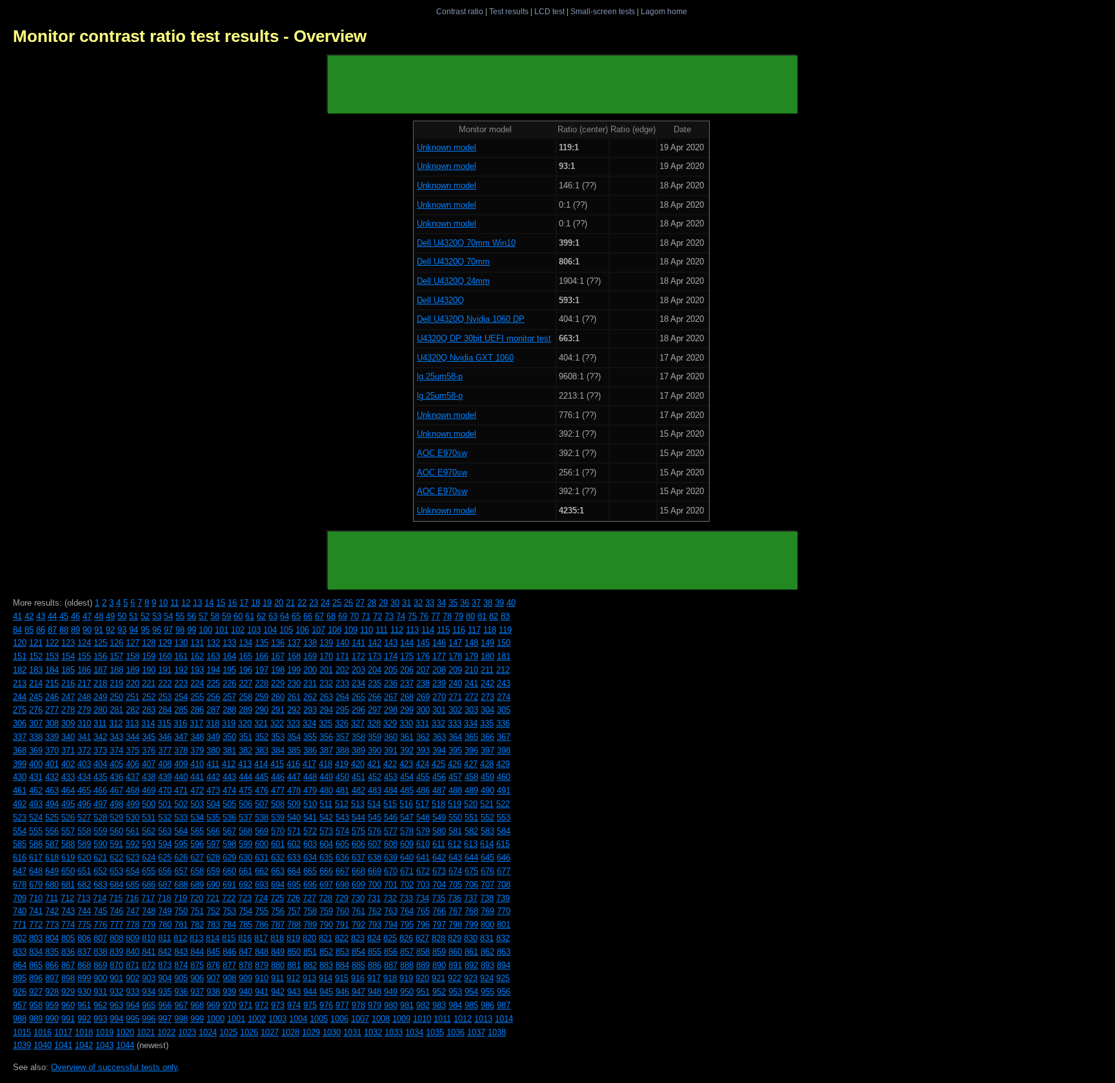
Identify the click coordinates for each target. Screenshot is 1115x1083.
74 (400, 616)
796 (423, 924)
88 (63, 630)
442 (213, 777)
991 (68, 1019)
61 (249, 616)
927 (36, 992)
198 (278, 670)
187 (100, 670)
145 (423, 643)
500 (149, 804)
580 (439, 831)
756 (278, 911)
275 (19, 710)
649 (52, 871)
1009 (401, 1019)
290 (261, 710)
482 (358, 790)
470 (165, 790)
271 (455, 697)
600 (261, 844)
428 (487, 764)
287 (213, 710)
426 (454, 764)
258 (245, 697)
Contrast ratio (459, 11)
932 (116, 992)
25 (336, 603)
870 (116, 965)
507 (261, 804)
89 (75, 630)
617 (36, 857)
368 (19, 750)
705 (455, 884)
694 (278, 884)
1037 (476, 1032)
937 (197, 992)
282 (132, 710)
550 (455, 817)
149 (487, 643)
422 (390, 764)
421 (374, 764)
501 (165, 804)
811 (164, 938)
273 (487, 697)
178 (455, 656)
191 (165, 670)
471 (181, 790)
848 (261, 952)
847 (245, 952)
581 (455, 831)
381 (229, 750)
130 (181, 643)
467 (116, 790)
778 (132, 924)
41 (17, 616)
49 (110, 616)
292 (294, 710)
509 (294, 804)
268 (407, 697)
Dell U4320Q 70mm (453, 261)
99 (191, 630)
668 (358, 871)
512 (341, 804)
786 (261, 924)
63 (272, 616)
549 (439, 817)
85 (29, 630)
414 (261, 764)
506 (245, 804)
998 (181, 1019)
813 (196, 938)
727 (309, 898)
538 (261, 817)
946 (342, 992)
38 (487, 603)
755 (261, 911)
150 (503, 643)
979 (374, 1005)
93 (121, 630)
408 (165, 764)
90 (87, 630)
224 (197, 683)
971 (245, 1005)
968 (197, 1005)
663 (278, 871)
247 (68, 697)
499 (132, 804)
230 (294, 683)
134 (245, 643)
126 (116, 643)
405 (116, 764)
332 (438, 723)
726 (293, 898)
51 (133, 616)
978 (358, 1005)
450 (342, 777)
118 (489, 630)
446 (278, 777)
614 (487, 844)
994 (116, 1019)
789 (310, 924)
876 (213, 965)
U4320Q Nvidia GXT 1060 (465, 358)
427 (470, 764)
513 (358, 804)
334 (470, 723)
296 (358, 710)
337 (19, 737)
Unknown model (446, 147)
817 (261, 938)
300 (423, 710)
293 (310, 710)
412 (229, 764)
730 (358, 898)
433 (68, 777)
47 (87, 616)
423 (406, 764)
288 (229, 710)
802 (19, 938)
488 (455, 790)
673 (439, 871)
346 (165, 737)
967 (181, 1005)
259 (261, 697)
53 (156, 616)
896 (36, 978)
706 (471, 884)
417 (309, 764)
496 (84, 804)
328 (374, 723)
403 (84, 764)
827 (422, 938)
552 (487, 817)
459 (487, 777)
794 (390, 924)
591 (116, 844)
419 (341, 764)
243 (503, 683)
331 (422, 723)
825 (390, 938)
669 (374, 871)
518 (438, 804)
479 (310, 790)
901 (116, 978)
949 (390, 992)
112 (396, 630)
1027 (270, 1032)
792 (358, 924)
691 (229, 884)
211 (487, 670)
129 (165, 643)
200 (310, 670)
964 (132, 1005)
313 (132, 723)
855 (374, 952)
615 (503, 844)
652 (100, 871)
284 (165, 710)
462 (36, 790)
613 (470, 844)
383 (261, 750)
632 (278, 857)
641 (423, 857)
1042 (84, 1045)
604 (326, 844)
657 (181, 871)
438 (149, 777)
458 (471, 777)
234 (358, 683)
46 (75, 616)
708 (503, 884)
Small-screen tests (602, 11)
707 (487, 884)
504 (213, 804)
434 (84, 777)
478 (294, 790)
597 (213, 844)
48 (98, 616)
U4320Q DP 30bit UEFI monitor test (484, 338)
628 (213, 857)
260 (278, 697)
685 (132, 884)
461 (19, 790)
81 (482, 616)
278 (68, 710)
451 (358, 777)
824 (374, 938)
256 (213, 697)
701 (390, 884)
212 (503, 670)
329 (390, 723)
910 (261, 978)
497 (100, 804)
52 (145, 616)
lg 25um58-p (440, 376)
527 (84, 817)
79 (458, 616)
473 (213, 790)
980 (390, 1005)
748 (149, 911)
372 (84, 750)
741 (36, 911)
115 (443, 630)
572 (310, 831)
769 (487, 911)
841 (149, 952)
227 (245, 683)
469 (149, 790)
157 (116, 656)
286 (197, 710)
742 (52, 911)
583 (487, 831)
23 (313, 603)
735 (438, 898)
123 (68, 643)
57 (203, 616)
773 (52, 924)
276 (36, 710)
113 (412, 630)
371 (68, 750)
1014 (504, 1019)
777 (116, 924)
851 (310, 952)
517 (422, 804)
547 (407, 817)
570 (278, 831)
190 (149, 670)
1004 (298, 1019)
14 (209, 603)
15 (220, 603)
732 (390, 898)
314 (148, 723)
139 (326, 643)
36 (464, 603)
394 (439, 750)
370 (52, 750)
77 (435, 616)
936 (181, 992)
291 (278, 710)
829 (454, 938)
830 (470, 938)
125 (100, 643)
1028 (290, 1032)
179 (471, 656)
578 (407, 831)
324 (309, 723)
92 (110, 630)
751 (197, 911)
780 (165, 924)
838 (100, 952)
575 (358, 831)
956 (503, 992)
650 (68, 871)
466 (100, 790)
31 (406, 603)
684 (116, 884)
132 (213, 643)
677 (503, 871)
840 (132, 952)
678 (19, 884)
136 (278, 643)
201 (326, 670)
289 (245, 710)
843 (181, 952)
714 (99, 898)
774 (68, 924)
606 (358, 844)
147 (455, 643)
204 (374, 670)
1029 (311, 1032)
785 (245, 924)
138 (310, 643)
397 (487, 750)
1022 (166, 1032)
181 (503, 656)
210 (471, 670)
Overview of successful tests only (114, 1067)
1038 (497, 1032)
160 (165, 656)
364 (455, 737)
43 (40, 616)
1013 (483, 1019)
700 (374, 884)
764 (407, 911)
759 (326, 911)
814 (212, 938)
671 (407, 871)
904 (165, 978)
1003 (277, 1019)
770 (503, 911)
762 (374, 911)
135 (261, 643)
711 (51, 898)
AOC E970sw (442, 453)
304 (487, 710)
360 (390, 737)
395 (455, 750)
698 (342, 884)
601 (278, 844)
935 (165, 992)
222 (165, 683)
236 (390, 683)
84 (17, 630)
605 (342, 844)
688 (181, 884)
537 (245, 817)
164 (229, 656)
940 (245, 992)
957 (19, 1005)
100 (205, 630)
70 (354, 616)
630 (245, 857)
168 (294, 656)
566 (213, 831)
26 (348, 603)
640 (407, 857)
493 (36, 804)
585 (19, 844)
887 (390, 965)
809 (132, 938)
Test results (508, 11)
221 (149, 683)
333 (454, 723)
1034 (414, 1032)
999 (197, 1019)
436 (116, 777)
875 (197, 965)
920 (422, 978)
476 (261, 790)
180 (487, 656)
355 (310, 737)
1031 (352, 1032)
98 (180, 630)
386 (310, 750)
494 (52, 804)
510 (310, 804)
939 (229, 992)
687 (165, 884)
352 (261, 737)
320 (245, 723)
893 (487, 965)
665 (310, 871)
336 (503, 723)
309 (68, 723)
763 (390, 911)
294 (326, 710)
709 (19, 898)
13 (197, 603)
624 (149, 857)
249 (100, 697)
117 (474, 630)
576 (374, 831)
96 (156, 630)
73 (389, 616)
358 (358, 737)
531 (149, 817)
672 (423, 871)
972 (261, 1005)
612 (454, 844)
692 (245, 884)
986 (487, 1005)
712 (67, 898)
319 (229, 723)
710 (36, 898)
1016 (43, 1032)
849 (278, 952)
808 (116, 938)
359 (374, 737)
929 (68, 992)
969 (213, 1005)
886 (374, 965)
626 (181, 857)
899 (84, 978)
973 (278, 1005)
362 (423, 737)
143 (390, 643)
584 (503, 831)
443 (229, 777)
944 (310, 992)
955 (487, 992)
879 (261, 965)
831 (487, 938)
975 (310, 1005)
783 (213, 924)
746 (116, 911)
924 (487, 978)
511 (325, 804)
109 (350, 630)
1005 (319, 1019)
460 (503, 777)
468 (132, 790)
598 (229, 844)
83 (505, 616)
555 (36, 831)
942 (278, 992)
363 (439, 737)
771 (19, 924)
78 (447, 616)
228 (261, 683)
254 (181, 697)
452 (374, 777)
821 (325, 938)
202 (342, 670)
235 (374, 683)
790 (326, 924)
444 (245, 777)
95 (145, 630)
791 (342, 924)
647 (19, 871)
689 (197, 884)
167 (278, 656)
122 (52, 643)
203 (358, 670)
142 (374, 643)
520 (470, 804)
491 (503, 790)
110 (366, 630)
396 (471, 750)
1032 (373, 1032)
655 (149, 871)
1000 (215, 1019)
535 (213, 817)
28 (371, 603)
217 (84, 683)
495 (68, 804)
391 (390, 750)
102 (238, 630)
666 (326, 871)
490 (487, 790)
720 (196, 898)
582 (471, 831)
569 (261, 831)
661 (245, 871)
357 (342, 737)
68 (331, 616)
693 (261, 884)
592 (132, 844)
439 (165, 777)
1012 (463, 1019)
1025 (228, 1032)
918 (390, 978)
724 (261, 898)
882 (310, 965)
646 (503, 857)
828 (438, 938)
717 (148, 898)
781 (181, 924)
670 (390, 871)
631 (261, 857)
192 (181, 670)
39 (499, 603)
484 (390, 790)
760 (342, 911)
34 (441, 603)
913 (309, 978)
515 (390, 804)
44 (52, 616)
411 (212, 764)
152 (36, 656)
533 (181, 817)
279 (84, 710)
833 (19, 952)
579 (423, 831)
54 (168, 616)
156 (100, 656)
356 (326, 737)
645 (487, 857)
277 (52, 710)
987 (503, 1005)
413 (245, 764)
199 (294, 670)
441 (197, 777)
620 (84, 857)
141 (358, 643)
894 (503, 965)
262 (310, 697)
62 (261, 616)
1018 (84, 1032)
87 (52, 630)
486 (423, 790)
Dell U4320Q (440, 300)
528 (100, 817)
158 (132, 656)
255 (197, 697)
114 (427, 630)
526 (68, 817)
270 (439, 697)
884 (342, 965)
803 (36, 938)
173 (374, 656)
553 (503, 817)
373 (100, 750)
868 (84, 965)
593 (149, 844)
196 (245, 670)
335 (487, 723)
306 (19, 723)
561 (132, 831)
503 (197, 804)
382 (245, 750)
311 (100, 723)
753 (229, 911)
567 (229, 831)
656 (165, 871)
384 (278, 750)
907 (213, 978)
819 (293, 938)
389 (358, 750)
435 (100, 777)
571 (294, 831)
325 (325, 723)
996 (149, 1019)
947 (358, 992)
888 (407, 965)
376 (149, 750)
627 (197, 857)
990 (52, 1019)
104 (270, 630)
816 (245, 938)
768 (471, 911)
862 (487, 952)
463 (52, 790)
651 (84, 871)
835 (52, 952)
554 (19, 831)
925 (503, 978)
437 (132, 777)
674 (455, 871)
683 (100, 884)
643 (455, 857)
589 (84, 844)
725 (277, 898)
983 (439, 1005)
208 (439, 670)
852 (326, 952)
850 (294, 952)
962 (100, 1005)
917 (374, 978)
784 (229, 924)
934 (149, 992)
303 (471, 710)
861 (471, 952)
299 (407, 710)
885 (358, 965)
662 (261, 871)
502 (181, 804)
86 (40, 630)
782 (197, 924)
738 (487, 898)
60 (238, 616)
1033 (394, 1032)
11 (174, 603)
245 (36, 697)
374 (116, 750)
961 (84, 1005)
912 (293, 978)
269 (423, 697)
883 (326, 965)
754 (245, 911)
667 (342, 871)
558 (84, 831)
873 (165, 965)
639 (390, 857)
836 (68, 952)
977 (342, 1005)
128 (149, 643)
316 (180, 723)
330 (406, 723)
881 (294, 965)
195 (229, 670)
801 (503, 924)
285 (181, 710)
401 (52, 764)
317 (196, 723)
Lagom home (664, 11)
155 (84, 656)
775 (84, 924)
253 (165, 697)
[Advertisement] (563, 84)
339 (52, 737)
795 (407, 924)
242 (487, 683)
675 (471, 871)
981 (407, 1005)
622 (116, 857)
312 (116, 723)
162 (197, 656)
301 (439, 710)
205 (390, 670)
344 (132, 737)
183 (36, 670)
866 (52, 965)
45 (63, 616)
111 (382, 630)
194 (213, 670)
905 (181, 978)
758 (310, 911)
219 (116, 683)
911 (277, 978)
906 (197, 978)
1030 (332, 1032)
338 (36, 737)
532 (165, 817)
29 (383, 603)
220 (132, 683)
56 (191, 616)
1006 (339, 1019)
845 (213, 952)
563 (165, 831)
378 (181, 750)
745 (100, 911)
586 (36, 844)
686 (149, 884)
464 (68, 790)
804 (52, 938)
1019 (104, 1032)
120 (19, 643)
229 (278, 683)
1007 (360, 1019)
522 (503, 804)
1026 (249, 1032)
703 (423, 884)
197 (261, 670)
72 (377, 616)
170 (326, 656)
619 (68, 857)
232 (326, 683)
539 (278, 817)
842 (165, 952)
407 (149, 764)
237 (407, 683)
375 (132, 750)
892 (471, 965)
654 (132, 871)
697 (326, 884)
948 (374, 992)
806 (84, 938)
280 (100, 710)
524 (36, 817)
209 (455, 670)
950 (407, 992)
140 (342, 643)
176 (423, 656)
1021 (146, 1032)
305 (503, 710)
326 (341, 723)
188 (116, 670)
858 (423, 952)
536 (229, 817)
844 (197, 952)
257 (229, 697)
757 (294, 911)
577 (390, 831)
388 (342, 750)
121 (36, 643)
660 (229, 871)
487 (439, 790)
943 (294, 992)
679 (36, 884)
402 (68, 764)
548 (423, 817)
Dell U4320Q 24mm (453, 281)
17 (243, 603)
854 (358, 952)
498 (116, 804)
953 (455, 992)
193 (197, 670)
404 (100, 764)
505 (229, 804)
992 (84, 1019)
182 (19, 670)
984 (455, 1005)
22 (301, 603)
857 (407, 952)
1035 (435, 1032)
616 (19, 857)
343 (116, 737)
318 (212, 723)
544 (358, 817)
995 (132, 1019)
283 (149, 710)
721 (212, 898)
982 (423, 1005)
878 (245, 965)
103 (254, 630)
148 (471, 643)
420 (358, 764)
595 (181, 844)
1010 (422, 1019)
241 (471, 683)
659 (213, 871)
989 (36, 1019)
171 (342, 656)
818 (277, 938)
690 (213, 884)
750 (181, 911)
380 (213, 750)
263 (326, 697)
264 (342, 697)
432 (52, 777)
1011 (442, 1019)
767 (455, 911)
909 (245, 978)
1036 (456, 1032)
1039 (22, 1045)
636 (342, 857)
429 (503, 764)
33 (429, 603)
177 (439, 656)
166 (261, 656)
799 (471, 924)
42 (29, 616)
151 (19, 656)
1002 (257, 1019)
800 (487, 924)
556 (52, 831)
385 (294, 750)
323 (293, 723)
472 (197, 790)
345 (149, 737)
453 (390, 777)
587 (52, 844)
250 (116, 697)
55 (180, 616)
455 (423, 777)
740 (19, 911)
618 (52, 857)
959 (52, 1005)
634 (310, 857)
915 (341, 978)
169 (310, 656)
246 (52, 697)
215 (52, 683)
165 (245, 656)
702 (407, 884)
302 (455, 710)
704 (439, 884)
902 (132, 978)
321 (261, 723)
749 (165, 911)
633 (294, 857)
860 (455, 952)
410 (197, 764)
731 (374, 898)
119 (505, 630)
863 (503, 952)
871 (132, 965)
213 (19, 683)
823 (358, 938)
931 (100, 992)
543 (342, 817)
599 (245, 844)
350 (229, 737)
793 (374, 924)
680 (52, 884)
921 (438, 978)
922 (454, 978)
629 (229, 857)
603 (310, 844)
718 (164, 898)
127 (132, 643)
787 (278, 924)
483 (374, 790)
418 (325, 764)
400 (36, 764)
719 (180, 898)
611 (438, 844)
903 (149, 978)
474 (229, 790)
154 (68, 656)
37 (476, 603)
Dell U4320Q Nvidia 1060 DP (471, 319)
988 (19, 1019)
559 (100, 831)
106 (302, 630)
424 (422, 764)
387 (326, 750)
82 (493, 616)
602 (294, 844)
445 (261, 777)
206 (407, 670)
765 (423, 911)
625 (165, 857)
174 (390, 656)
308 (52, 723)
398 (503, 750)
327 (358, 723)
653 (116, 871)
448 (310, 777)
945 (326, 992)
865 (36, 965)
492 (19, 804)
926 (19, 992)
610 (423, 844)
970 (229, 1005)
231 (310, 683)
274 (503, 697)
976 (326, 1005)
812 (180, 938)
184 (52, 670)
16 (232, 603)
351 (245, 737)
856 (390, 952)
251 (132, 697)
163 (213, 656)
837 (84, 952)
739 (503, 898)
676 (487, 871)
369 (36, 750)
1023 (187, 1032)
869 (100, 965)
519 (454, 804)
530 (132, 817)
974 (294, 1005)
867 (68, 965)
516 (406, 804)
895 (19, 978)
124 (84, 643)
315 (164, 723)
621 (100, 857)
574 (342, 831)
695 (294, 884)
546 (390, 817)
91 (98, 630)
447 (294, 777)
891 (455, 965)
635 (326, 857)
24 (325, 603)
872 (149, 965)
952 (439, 992)
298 (390, 710)
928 (52, 992)
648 (36, 871)
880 (278, 965)
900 (100, 978)
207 (423, 670)
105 (286, 630)
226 (229, 683)
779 (149, 924)
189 (132, 670)
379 (197, 750)
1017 (63, 1032)
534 (197, 817)
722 (229, 898)
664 (294, 871)
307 (36, 723)
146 (439, 643)
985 (471, 1005)
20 (278, 603)
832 (503, 938)
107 (318, 630)
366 (487, 737)
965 (149, 1005)
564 (181, 831)
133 (229, 643)
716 (132, 898)
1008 (381, 1019)
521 (487, 804)
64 (284, 616)
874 (181, 965)
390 (374, 750)
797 (439, 924)
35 (452, 603)
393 (423, 750)
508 (278, 804)
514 (374, 804)
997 (165, 1019)
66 (307, 616)
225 (213, 683)
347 (181, 737)
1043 (104, 1045)
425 (438, 764)
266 (374, 697)
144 (407, 643)
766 (439, 911)
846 (229, 952)
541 (310, 817)
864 (19, 965)
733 (406, 898)
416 (293, 764)
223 (181, 683)
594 (165, 844)
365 (471, 737)
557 (68, 831)
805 (68, 938)
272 (471, 697)
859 (439, 952)
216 (68, 683)
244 (19, 697)
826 (406, 938)
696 (310, 884)
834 (36, 952)
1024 (208, 1032)
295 (342, 710)
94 (133, 630)
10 (163, 603)
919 (406, 978)
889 (423, 965)
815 (229, 938)
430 (19, 777)
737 (470, 898)
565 (197, 831)
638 (374, 857)
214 (36, 683)
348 (197, 737)
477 (278, 790)
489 (471, 790)
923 (470, 978)
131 (197, 643)
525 (52, 817)
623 (132, 857)
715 (116, 898)
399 (19, 764)
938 (213, 992)
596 (197, 844)
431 (36, 777)
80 (470, 616)
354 (294, 737)
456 (439, 777)
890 (439, 965)
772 (36, 924)
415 (277, 764)
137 (294, 643)
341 (84, 737)
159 (149, 656)
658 (197, 871)
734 (422, 898)
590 (100, 844)
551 (471, 817)
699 (358, 884)
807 (100, 938)
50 (121, 616)
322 (277, 723)
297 (374, 710)
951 (423, 992)
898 (68, 978)
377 (165, 750)
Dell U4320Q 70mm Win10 (466, 243)
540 (294, 817)
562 (149, 831)
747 (132, 911)
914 (325, 978)
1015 (22, 1032)
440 (181, 777)
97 (168, 630)
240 (455, 683)
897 (52, 978)
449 (326, 777)
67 (319, 616)
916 (358, 978)
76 (423, 616)
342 (100, 737)
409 (181, 764)
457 (455, 777)
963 (116, 1005)
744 (84, 911)
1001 (236, 1019)
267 (390, 697)
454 (407, 777)
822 (341, 938)
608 (390, 844)
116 (458, 630)
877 (229, 965)
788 (294, 924)
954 (471, 992)
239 (439, 683)
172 (358, 656)
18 (255, 603)
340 (68, 737)
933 (132, 992)
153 (52, 656)
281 (116, 710)
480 (326, 790)
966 (165, 1005)
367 (503, 737)
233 (342, 683)
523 (19, 817)
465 (84, 790)
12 (185, 603)
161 (181, 656)
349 (213, 737)
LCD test (549, 11)
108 (334, 630)
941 (261, 992)
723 (245, 898)
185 (68, 670)
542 (326, 817)
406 (132, 764)
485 (407, 790)
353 (278, 737)
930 (84, 992)
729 (341, 898)
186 (84, 670)
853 (342, 952)
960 (68, 1005)
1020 (125, 1032)
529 (116, 817)
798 (455, 924)
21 (290, 603)
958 (36, 1005)
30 (394, 603)
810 (149, 938)
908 (229, 978)
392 (407, 750)
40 (511, 603)
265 (358, 697)
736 (454, 898)
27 (360, 603)
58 (214, 616)
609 (407, 844)
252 (149, 697)
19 (267, 603)
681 (68, 884)
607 (374, 844)
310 (84, 723)
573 (326, 831)
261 (294, 697)
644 (471, 857)
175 (407, 656)
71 (365, 616)
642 (439, 857)
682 (84, 884)
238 (423, 683)
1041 (63, 1045)
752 (213, 911)
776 (100, 924)
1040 (43, 1045)
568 (245, 831)
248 (84, 697)
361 (407, 737)
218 (100, 683)
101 (221, 630)
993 (100, 1019)
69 (342, 616)
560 (116, 831)
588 (68, 844)
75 (412, 616)
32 (418, 603)
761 (358, 911)
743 (68, 911)
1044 (125, 1045)
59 (226, 616)
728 (325, 898)
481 (342, 790)
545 (374, 817)
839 (116, 952)
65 (296, 616)
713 (83, 898)
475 (245, 790)
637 (358, 857)
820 (309, 938)
